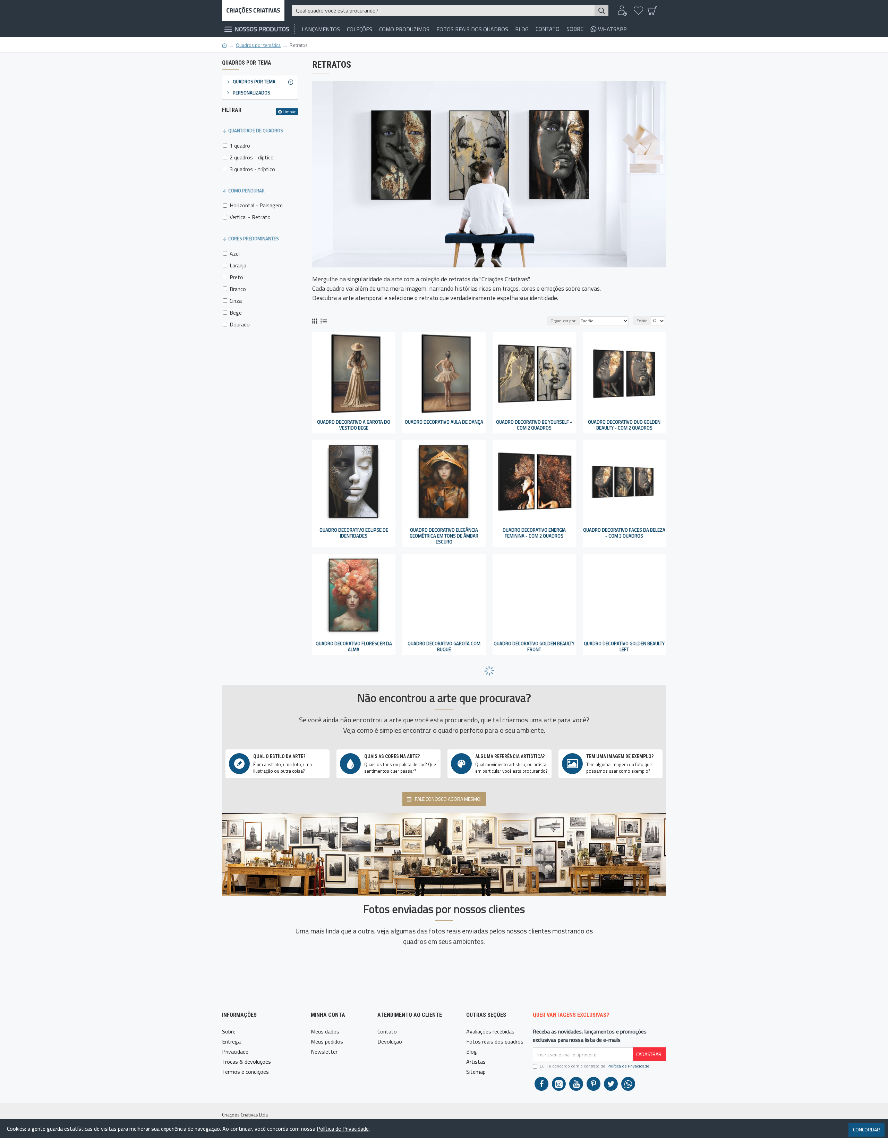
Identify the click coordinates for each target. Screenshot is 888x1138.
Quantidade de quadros (255, 130)
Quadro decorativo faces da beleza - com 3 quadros (624, 533)
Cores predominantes (253, 238)
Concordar (866, 1129)
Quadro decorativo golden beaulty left (624, 647)
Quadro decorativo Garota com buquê (444, 647)
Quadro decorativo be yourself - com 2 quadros (534, 425)
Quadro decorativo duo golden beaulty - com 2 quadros (624, 425)
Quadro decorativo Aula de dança (444, 422)
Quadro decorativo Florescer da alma (354, 647)
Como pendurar (246, 190)
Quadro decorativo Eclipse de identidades (353, 533)
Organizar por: (563, 320)
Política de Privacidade (343, 1128)
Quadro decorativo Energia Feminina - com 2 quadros (534, 533)
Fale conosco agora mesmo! (448, 799)
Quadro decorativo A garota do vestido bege (353, 425)
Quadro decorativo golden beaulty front (534, 647)
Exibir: (642, 320)
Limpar (289, 111)
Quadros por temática (258, 45)
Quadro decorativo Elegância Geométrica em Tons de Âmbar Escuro (444, 536)
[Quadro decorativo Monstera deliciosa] (406, 962)
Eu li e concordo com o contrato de (594, 1066)
